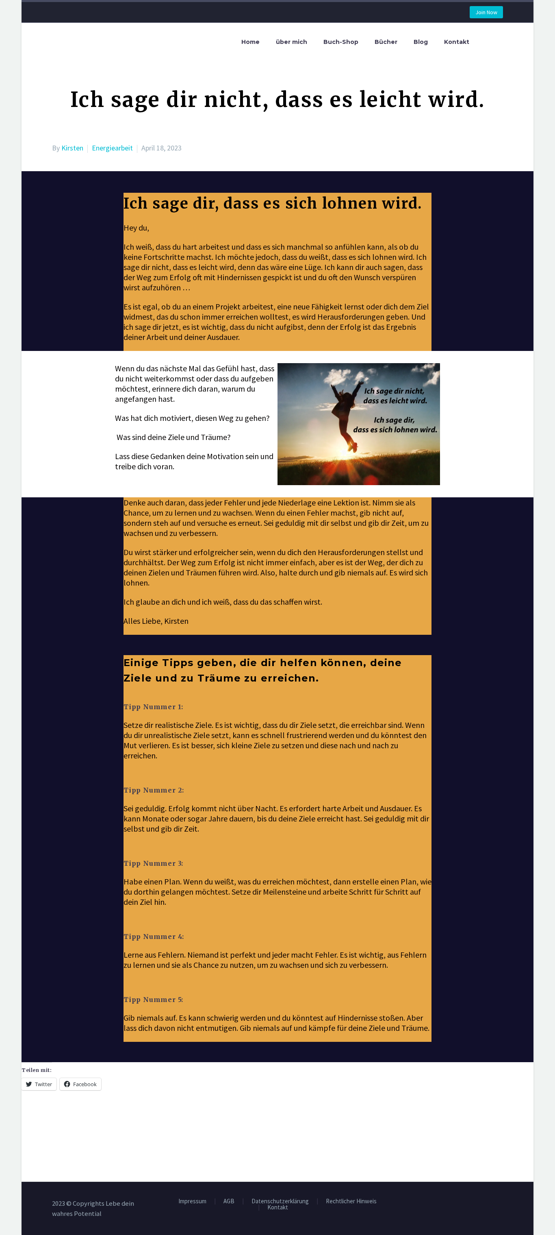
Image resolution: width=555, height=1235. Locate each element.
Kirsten (72, 147)
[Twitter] (69, 1130)
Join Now (486, 12)
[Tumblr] (94, 1130)
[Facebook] (57, 1130)
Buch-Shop (340, 42)
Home (250, 42)
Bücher (386, 42)
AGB (228, 1201)
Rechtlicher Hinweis (351, 1201)
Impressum (192, 1201)
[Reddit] (118, 1130)
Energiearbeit (112, 147)
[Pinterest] (81, 1130)
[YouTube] (500, 1204)
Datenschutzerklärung (280, 1201)
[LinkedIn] (106, 1130)
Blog (421, 42)
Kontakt (456, 42)
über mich (291, 42)
